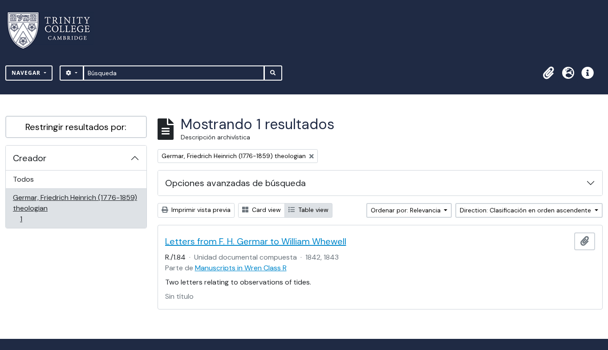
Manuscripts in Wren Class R (241, 268)
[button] (548, 73)
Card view (265, 210)
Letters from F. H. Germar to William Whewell (255, 241)
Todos (23, 179)
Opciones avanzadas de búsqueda (235, 183)
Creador (29, 158)
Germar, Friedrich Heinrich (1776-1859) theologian (74, 208)
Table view (312, 210)
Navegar (27, 73)
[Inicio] (54, 30)
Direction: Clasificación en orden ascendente (526, 210)
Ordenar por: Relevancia (406, 210)
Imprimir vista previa (200, 210)
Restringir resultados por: (75, 127)
